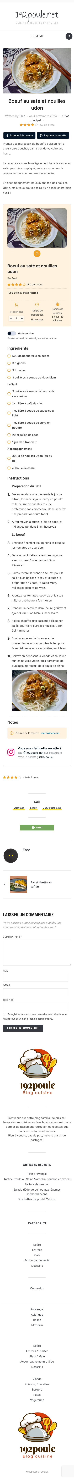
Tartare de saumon (37, 1184)
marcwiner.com (50, 733)
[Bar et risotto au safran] (18, 884)
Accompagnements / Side (37, 1361)
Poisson (30, 1384)
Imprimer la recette (55, 135)
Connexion (37, 1288)
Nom (5, 970)
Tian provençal (37, 1173)
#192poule (46, 757)
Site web (8, 999)
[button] (37, 36)
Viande (37, 1379)
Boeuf (33, 808)
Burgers (37, 1389)
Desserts (37, 1265)
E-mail (7, 985)
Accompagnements (37, 1260)
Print (39, 827)
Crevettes (42, 1384)
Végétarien (37, 1400)
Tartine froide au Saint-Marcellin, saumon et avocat (37, 1179)
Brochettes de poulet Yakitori (37, 1199)
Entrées (37, 1250)
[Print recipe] (37, 253)
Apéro (37, 1244)
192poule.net (37, 14)
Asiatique (18, 808)
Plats (37, 1255)
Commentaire (12, 936)
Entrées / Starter (37, 1351)
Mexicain (37, 1325)
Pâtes (37, 1394)
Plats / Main (37, 1356)
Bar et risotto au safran (41, 884)
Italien (37, 1319)
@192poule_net (33, 752)
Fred (22, 116)
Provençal (37, 1309)
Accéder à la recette (21, 135)
